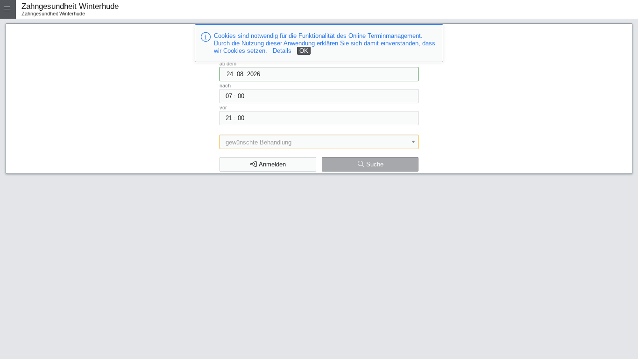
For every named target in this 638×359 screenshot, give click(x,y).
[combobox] (319, 142)
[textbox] (319, 142)
